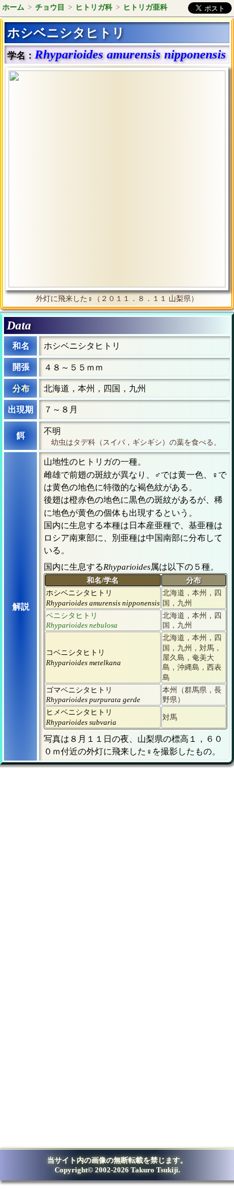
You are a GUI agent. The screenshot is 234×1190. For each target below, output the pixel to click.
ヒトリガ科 (94, 7)
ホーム (13, 7)
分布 (21, 388)
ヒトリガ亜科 (145, 7)
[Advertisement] (100, 866)
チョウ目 (50, 7)
